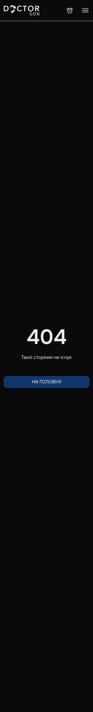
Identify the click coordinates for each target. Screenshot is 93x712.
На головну (46, 382)
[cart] (69, 10)
